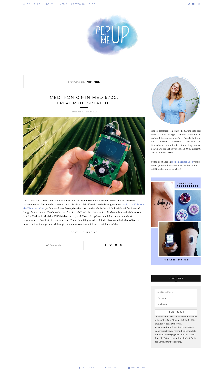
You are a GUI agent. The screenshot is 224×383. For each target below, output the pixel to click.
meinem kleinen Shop (182, 161)
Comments (53, 245)
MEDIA (63, 4)
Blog (37, 4)
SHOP (26, 4)
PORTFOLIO (78, 4)
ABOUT (49, 4)
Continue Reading (84, 232)
